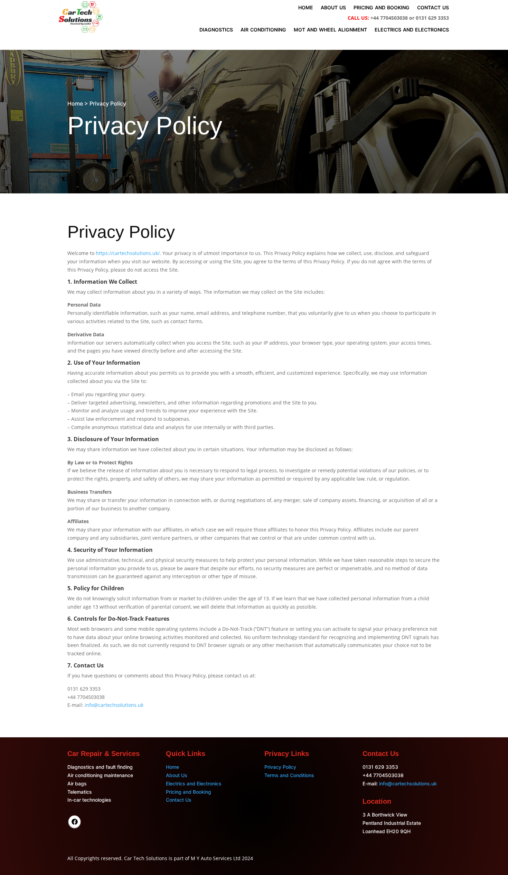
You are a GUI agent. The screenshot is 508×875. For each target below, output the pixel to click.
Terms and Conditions (289, 775)
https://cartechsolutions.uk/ (128, 253)
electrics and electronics (412, 30)
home (305, 7)
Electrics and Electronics (194, 783)
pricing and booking (382, 7)
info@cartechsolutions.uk (114, 705)
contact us (433, 7)
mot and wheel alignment (330, 30)
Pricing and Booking (188, 792)
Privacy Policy (280, 767)
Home (172, 767)
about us (333, 7)
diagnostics (216, 30)
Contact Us (178, 800)
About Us (176, 775)
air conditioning (263, 30)
